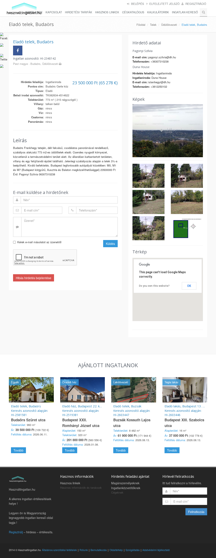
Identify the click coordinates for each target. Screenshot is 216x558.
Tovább (18, 450)
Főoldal (140, 25)
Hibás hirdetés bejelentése (33, 278)
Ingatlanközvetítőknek (125, 488)
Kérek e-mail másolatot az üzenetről (39, 242)
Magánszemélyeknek (125, 483)
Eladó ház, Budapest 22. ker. (82, 406)
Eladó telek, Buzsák (127, 406)
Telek (153, 25)
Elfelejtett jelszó (164, 4)
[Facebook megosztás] (17, 50)
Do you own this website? (154, 285)
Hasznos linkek (70, 483)
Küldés (110, 243)
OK (189, 286)
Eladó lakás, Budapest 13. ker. (186, 406)
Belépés (137, 4)
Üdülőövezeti (169, 25)
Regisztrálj (16, 532)
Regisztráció (195, 4)
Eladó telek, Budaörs (26, 406)
